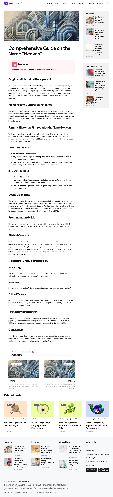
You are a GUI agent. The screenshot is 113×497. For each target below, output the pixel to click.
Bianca (71, 380)
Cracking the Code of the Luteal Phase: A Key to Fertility (46, 449)
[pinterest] (29, 352)
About (88, 447)
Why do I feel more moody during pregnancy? (73, 464)
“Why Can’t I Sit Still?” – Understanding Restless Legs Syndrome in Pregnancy (100, 86)
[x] (22, 352)
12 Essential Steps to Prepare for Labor (99, 100)
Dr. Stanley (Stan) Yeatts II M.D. (15, 419)
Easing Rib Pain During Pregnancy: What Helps (47, 462)
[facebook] (26, 352)
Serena (11, 380)
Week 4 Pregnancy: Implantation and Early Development (96, 425)
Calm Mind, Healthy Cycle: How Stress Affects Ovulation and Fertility (100, 33)
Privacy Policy (90, 461)
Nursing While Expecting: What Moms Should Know (99, 20)
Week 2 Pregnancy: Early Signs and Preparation (40, 425)
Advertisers (90, 450)
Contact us (105, 454)
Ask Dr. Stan (90, 465)
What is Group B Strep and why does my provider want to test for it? (74, 450)
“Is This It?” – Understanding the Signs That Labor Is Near (100, 72)
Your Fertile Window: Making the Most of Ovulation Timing (98, 49)
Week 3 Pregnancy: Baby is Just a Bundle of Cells (70, 425)
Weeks (9, 404)
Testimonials (95, 447)
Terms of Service (101, 461)
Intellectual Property (93, 454)
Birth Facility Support (93, 458)
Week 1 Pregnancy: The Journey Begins (15, 424)
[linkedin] (33, 352)
